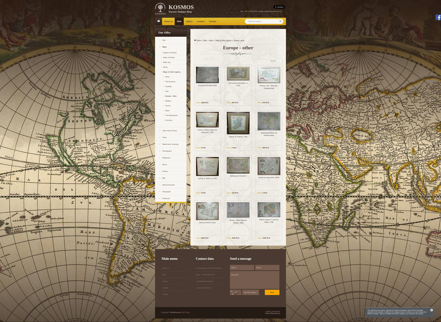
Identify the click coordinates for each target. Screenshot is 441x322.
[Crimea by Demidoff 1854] (207, 75)
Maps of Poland (169, 57)
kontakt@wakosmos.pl (205, 281)
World (165, 67)
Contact (212, 21)
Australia (168, 86)
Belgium (168, 101)
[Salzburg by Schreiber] (238, 165)
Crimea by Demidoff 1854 (207, 85)
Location (201, 21)
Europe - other (171, 96)
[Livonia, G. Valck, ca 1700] (207, 166)
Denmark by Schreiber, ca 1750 (238, 84)
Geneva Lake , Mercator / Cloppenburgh (269, 87)
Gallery (189, 21)
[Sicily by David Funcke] (207, 211)
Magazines (166, 158)
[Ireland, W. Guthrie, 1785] (238, 123)
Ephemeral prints (168, 185)
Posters (165, 171)
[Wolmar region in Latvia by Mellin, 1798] (269, 209)
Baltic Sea (166, 62)
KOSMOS (181, 9)
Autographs (166, 192)
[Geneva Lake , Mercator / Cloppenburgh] (269, 75)
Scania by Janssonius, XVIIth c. (268, 179)
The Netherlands (171, 115)
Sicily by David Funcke (207, 222)
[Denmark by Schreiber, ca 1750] (238, 73)
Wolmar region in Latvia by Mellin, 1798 (269, 221)
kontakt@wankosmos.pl (273, 11)
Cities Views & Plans (169, 131)
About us (168, 21)
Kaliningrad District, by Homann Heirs (269, 134)
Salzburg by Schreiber (238, 176)
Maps (164, 47)
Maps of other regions (172, 72)
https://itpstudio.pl (272, 313)
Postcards (166, 198)
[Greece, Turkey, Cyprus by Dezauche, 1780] (207, 119)
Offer (179, 21)
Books (164, 164)
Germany (168, 120)
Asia (166, 91)
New (164, 40)
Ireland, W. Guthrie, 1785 (238, 137)
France (168, 106)
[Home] (195, 40)
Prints (164, 137)
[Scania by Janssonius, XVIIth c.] (269, 166)
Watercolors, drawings (170, 144)
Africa (167, 77)
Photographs (167, 151)
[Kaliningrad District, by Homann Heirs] (269, 121)
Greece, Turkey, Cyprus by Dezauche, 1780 (207, 131)
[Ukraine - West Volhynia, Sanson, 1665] (238, 210)
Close (431, 310)
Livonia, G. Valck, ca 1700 (207, 178)
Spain (167, 110)
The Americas (170, 81)
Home (199, 40)
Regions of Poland (170, 53)
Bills (163, 178)
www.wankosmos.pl (204, 288)
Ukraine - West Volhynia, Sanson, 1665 (238, 221)
